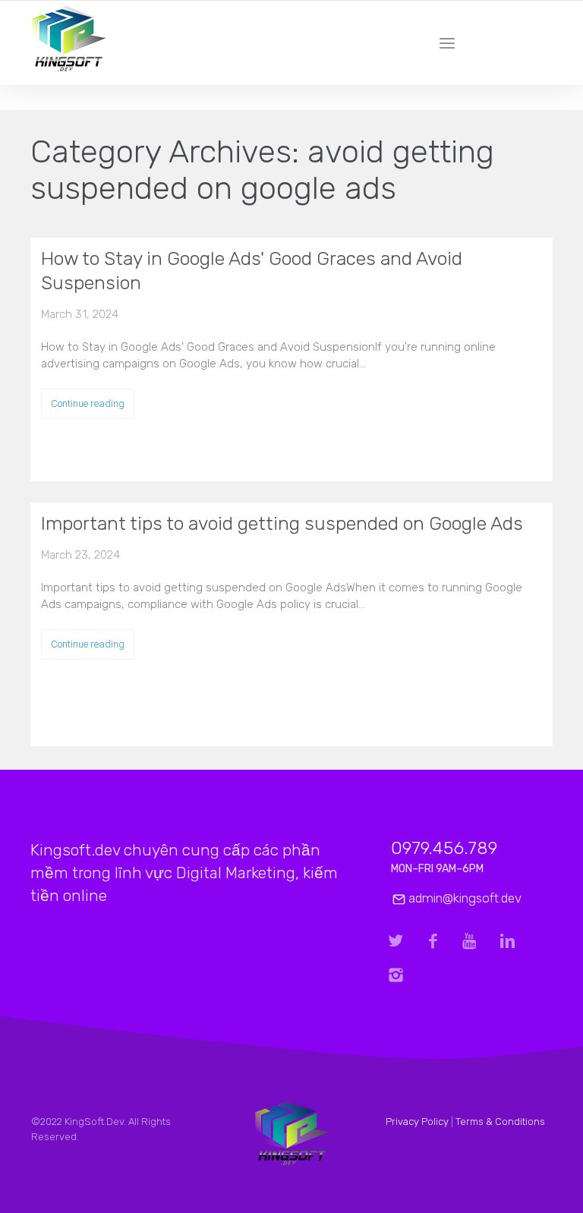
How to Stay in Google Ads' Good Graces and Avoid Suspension (251, 270)
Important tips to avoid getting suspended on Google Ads (282, 523)
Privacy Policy (417, 1121)
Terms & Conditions (500, 1121)
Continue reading (87, 403)
